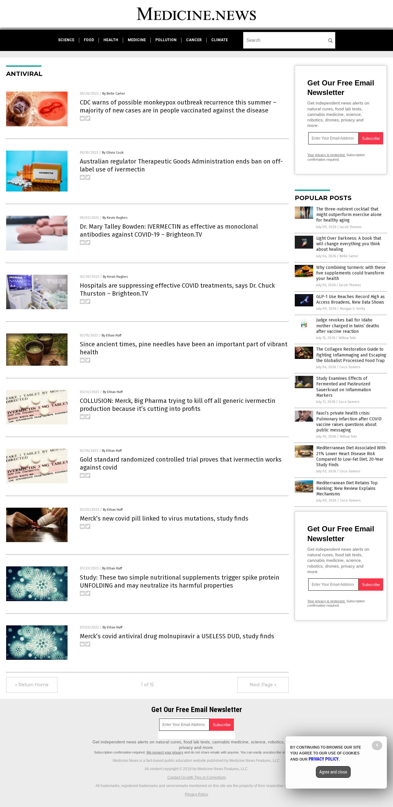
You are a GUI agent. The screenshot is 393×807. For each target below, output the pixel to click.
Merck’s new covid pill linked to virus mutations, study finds (164, 518)
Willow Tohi (347, 338)
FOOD (89, 40)
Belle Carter (349, 256)
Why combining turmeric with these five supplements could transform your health (351, 273)
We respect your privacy (164, 752)
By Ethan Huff (111, 335)
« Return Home (32, 684)
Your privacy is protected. (326, 155)
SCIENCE (66, 40)
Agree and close (333, 772)
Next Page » (263, 684)
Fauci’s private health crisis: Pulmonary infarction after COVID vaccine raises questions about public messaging (349, 422)
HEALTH (110, 40)
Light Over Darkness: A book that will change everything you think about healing (348, 244)
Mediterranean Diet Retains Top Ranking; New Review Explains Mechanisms (347, 488)
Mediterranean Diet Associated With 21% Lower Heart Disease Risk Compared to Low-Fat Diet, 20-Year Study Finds (351, 456)
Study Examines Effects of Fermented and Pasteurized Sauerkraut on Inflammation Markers (343, 387)
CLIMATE (219, 40)
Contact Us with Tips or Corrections (196, 777)
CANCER (194, 40)
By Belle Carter (113, 94)
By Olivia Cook (113, 153)
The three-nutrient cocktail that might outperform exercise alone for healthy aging (349, 215)
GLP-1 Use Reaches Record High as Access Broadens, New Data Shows (350, 299)
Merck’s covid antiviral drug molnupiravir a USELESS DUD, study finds (177, 636)
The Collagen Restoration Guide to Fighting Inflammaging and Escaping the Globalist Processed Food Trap (351, 355)
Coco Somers (350, 367)
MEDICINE (137, 40)
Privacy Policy (196, 794)
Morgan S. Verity (352, 309)
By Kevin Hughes (115, 218)
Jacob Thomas (350, 227)
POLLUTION (166, 40)
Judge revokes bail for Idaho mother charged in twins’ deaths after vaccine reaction (347, 325)
